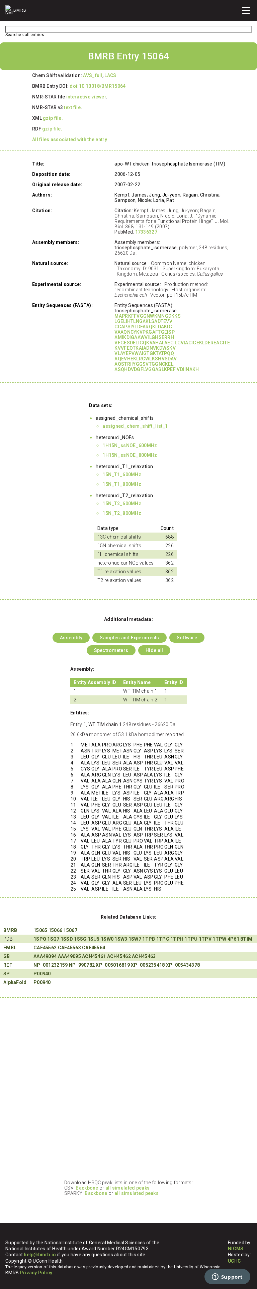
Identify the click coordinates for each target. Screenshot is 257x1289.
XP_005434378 (183, 965)
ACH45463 (144, 956)
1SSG (80, 939)
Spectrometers (111, 650)
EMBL (9, 947)
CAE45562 (45, 947)
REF (7, 965)
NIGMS (235, 1248)
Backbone (87, 1188)
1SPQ (39, 939)
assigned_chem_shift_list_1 (135, 426)
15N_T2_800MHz (121, 513)
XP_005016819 (113, 965)
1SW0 (107, 939)
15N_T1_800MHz (121, 484)
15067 (70, 930)
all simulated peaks (127, 1188)
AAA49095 (69, 956)
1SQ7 (53, 939)
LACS (110, 75)
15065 (40, 930)
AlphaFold (15, 982)
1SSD (67, 939)
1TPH (176, 939)
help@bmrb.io (40, 1254)
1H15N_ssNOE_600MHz (129, 445)
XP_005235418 (148, 965)
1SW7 (134, 939)
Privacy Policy (36, 1272)
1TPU (190, 939)
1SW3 (120, 939)
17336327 (146, 232)
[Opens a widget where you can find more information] (227, 1277)
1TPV (205, 939)
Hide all (154, 650)
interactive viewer (86, 96)
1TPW (219, 939)
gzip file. (53, 118)
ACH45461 (94, 956)
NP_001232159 (50, 965)
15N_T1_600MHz (121, 474)
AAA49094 (45, 956)
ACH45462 (119, 956)
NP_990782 (82, 965)
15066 (55, 930)
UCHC (234, 1261)
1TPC (162, 939)
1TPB (148, 939)
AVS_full (92, 75)
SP (6, 973)
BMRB (10, 930)
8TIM (246, 939)
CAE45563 (69, 947)
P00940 (42, 973)
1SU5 (94, 939)
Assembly (71, 637)
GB (6, 956)
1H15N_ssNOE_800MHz (129, 455)
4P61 (233, 939)
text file (72, 107)
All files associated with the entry (69, 139)
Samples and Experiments (129, 637)
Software (187, 637)
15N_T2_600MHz (121, 503)
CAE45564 (93, 947)
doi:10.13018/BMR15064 (97, 86)
